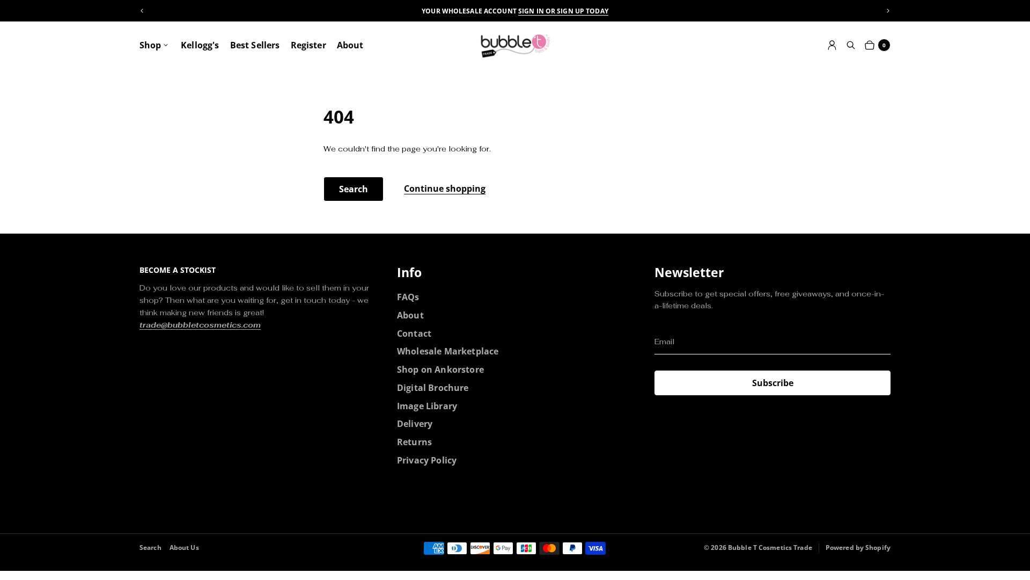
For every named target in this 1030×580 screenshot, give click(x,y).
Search (353, 189)
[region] (515, 11)
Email (664, 341)
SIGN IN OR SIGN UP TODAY (563, 11)
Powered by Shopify (858, 547)
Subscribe (772, 383)
